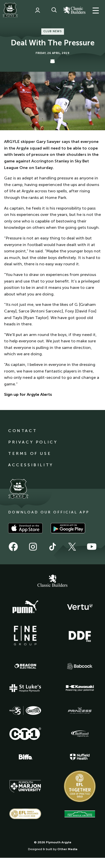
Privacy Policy (32, 442)
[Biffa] (25, 757)
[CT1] (25, 734)
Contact (22, 430)
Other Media (67, 849)
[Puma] (25, 607)
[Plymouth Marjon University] (25, 786)
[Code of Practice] (80, 786)
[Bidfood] (80, 733)
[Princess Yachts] (80, 710)
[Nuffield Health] (80, 757)
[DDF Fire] (80, 636)
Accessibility (30, 464)
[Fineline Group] (25, 635)
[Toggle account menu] (37, 10)
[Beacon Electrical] (25, 666)
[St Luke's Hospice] (25, 688)
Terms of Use (29, 453)
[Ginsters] (25, 710)
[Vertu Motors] (80, 607)
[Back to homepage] (10, 10)
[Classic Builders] (52, 581)
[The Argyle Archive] (80, 814)
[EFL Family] (25, 814)
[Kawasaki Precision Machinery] (80, 688)
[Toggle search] (54, 10)
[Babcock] (80, 666)
